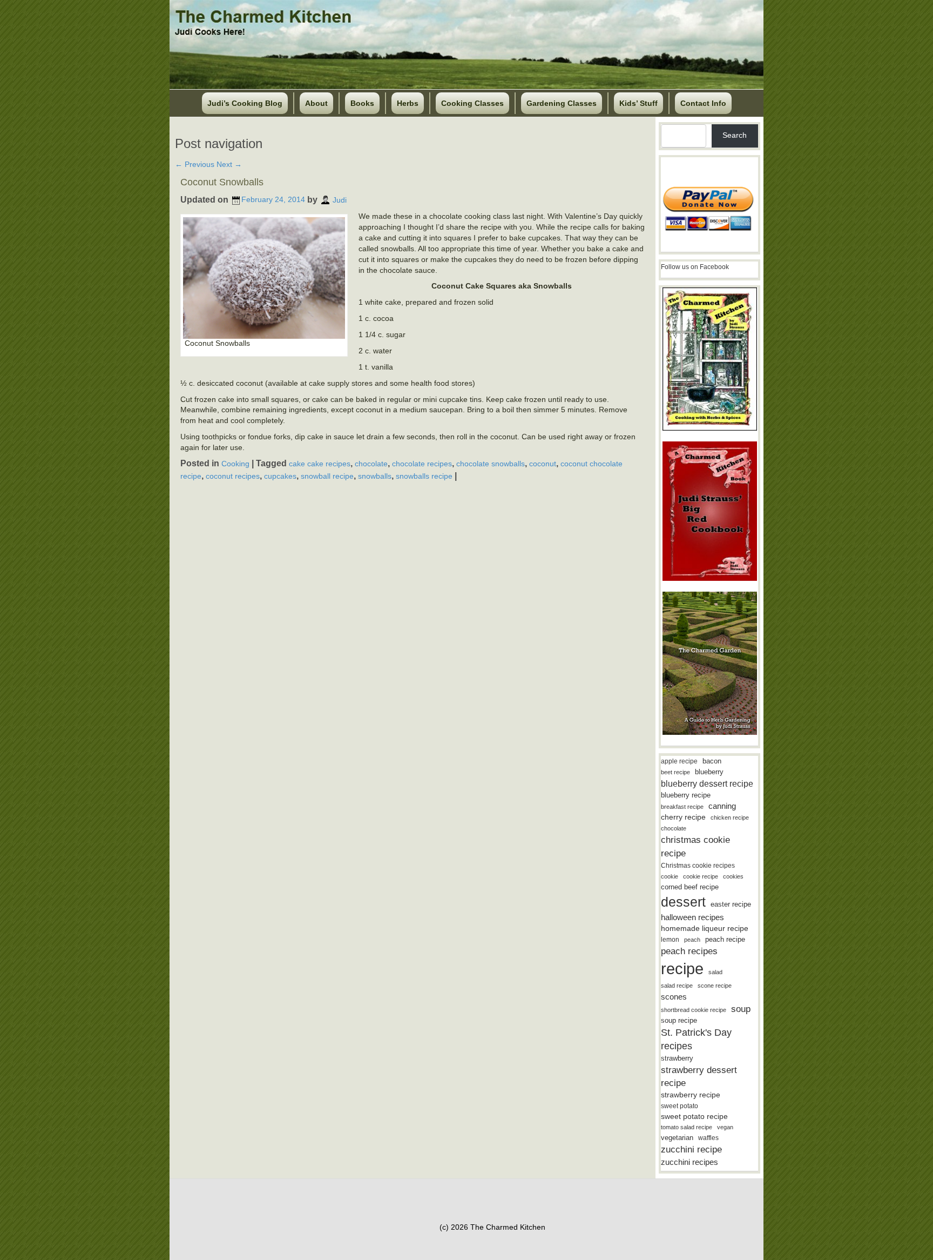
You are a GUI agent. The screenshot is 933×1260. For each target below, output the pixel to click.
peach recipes (689, 951)
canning (722, 806)
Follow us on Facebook (695, 267)
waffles (708, 1138)
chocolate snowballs (490, 463)
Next (229, 164)
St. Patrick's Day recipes (696, 1039)
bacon (711, 761)
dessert (683, 901)
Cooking (235, 463)
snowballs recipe (424, 476)
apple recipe (679, 761)
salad (715, 972)
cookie (669, 876)
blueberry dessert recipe (707, 783)
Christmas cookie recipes (698, 865)
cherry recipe (683, 817)
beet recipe (675, 772)
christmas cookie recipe (695, 846)
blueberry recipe (686, 795)
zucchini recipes (689, 1162)
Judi (340, 199)
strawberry (677, 1058)
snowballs (374, 476)
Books (362, 103)
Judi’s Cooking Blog (244, 103)
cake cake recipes (319, 463)
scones (674, 996)
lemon (670, 939)
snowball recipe (327, 476)
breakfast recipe (682, 806)
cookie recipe (700, 876)
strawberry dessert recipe (699, 1076)
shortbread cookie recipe (693, 1010)
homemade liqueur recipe (704, 928)
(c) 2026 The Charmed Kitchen (492, 1227)
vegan (725, 1127)
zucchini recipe (691, 1149)
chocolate (371, 463)
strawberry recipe (690, 1095)
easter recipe (731, 904)
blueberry (709, 772)
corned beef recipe (690, 887)
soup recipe (679, 1020)
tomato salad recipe (686, 1127)
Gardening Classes (561, 103)
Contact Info (703, 103)
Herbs (407, 103)
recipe (682, 968)
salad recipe (677, 985)
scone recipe (715, 985)
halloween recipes (692, 917)
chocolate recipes (422, 463)
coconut (542, 463)
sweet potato (679, 1106)
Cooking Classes (472, 103)
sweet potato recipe (694, 1116)
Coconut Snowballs (221, 182)
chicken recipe (730, 817)
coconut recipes (233, 476)
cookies (733, 876)
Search (734, 135)
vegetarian (677, 1138)
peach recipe (725, 939)
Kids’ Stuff (638, 103)
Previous (194, 164)
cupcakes (280, 476)
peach (692, 939)
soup (741, 1009)
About (316, 103)
